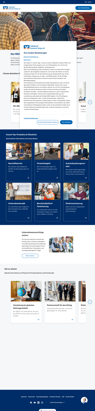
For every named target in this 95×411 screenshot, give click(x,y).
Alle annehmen (66, 122)
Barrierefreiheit (70, 397)
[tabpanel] (26, 302)
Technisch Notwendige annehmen (47, 122)
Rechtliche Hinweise (55, 397)
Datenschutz (31, 397)
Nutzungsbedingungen (42, 397)
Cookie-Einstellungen (31, 118)
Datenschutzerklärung (31, 57)
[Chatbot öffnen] (84, 400)
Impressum (24, 397)
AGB (63, 397)
